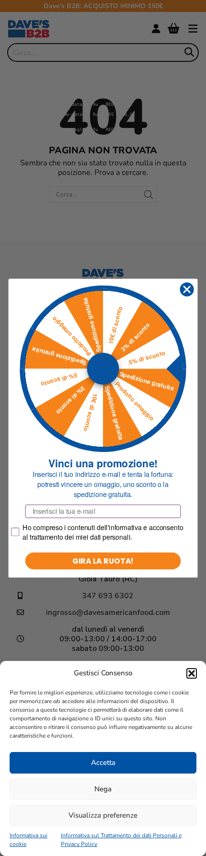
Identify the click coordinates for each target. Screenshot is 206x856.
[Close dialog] (187, 289)
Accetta (103, 762)
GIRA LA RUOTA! (103, 560)
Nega (103, 789)
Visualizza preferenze (103, 815)
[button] (191, 673)
